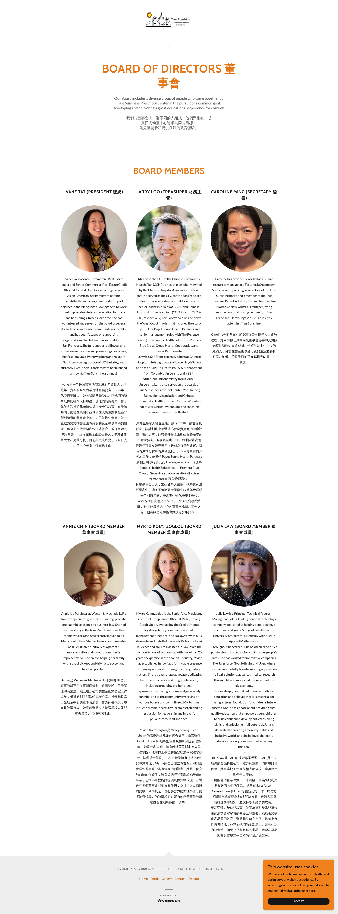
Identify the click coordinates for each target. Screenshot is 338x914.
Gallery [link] (167, 879)
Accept (298, 901)
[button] (64, 21)
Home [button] (143, 879)
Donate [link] (193, 879)
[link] (169, 21)
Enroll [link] (155, 879)
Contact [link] (180, 879)
